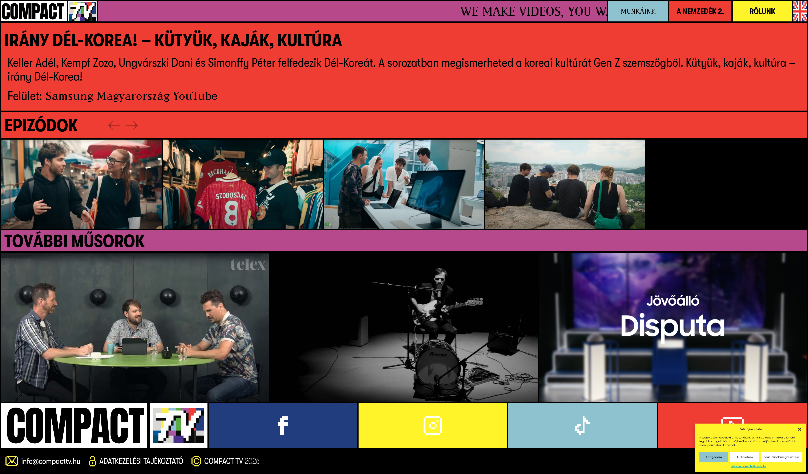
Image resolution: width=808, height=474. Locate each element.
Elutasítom (745, 457)
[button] (799, 429)
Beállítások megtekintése (781, 457)
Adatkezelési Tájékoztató (748, 466)
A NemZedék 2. (700, 11)
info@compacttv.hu (50, 461)
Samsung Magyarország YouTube (132, 96)
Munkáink (638, 11)
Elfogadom (714, 457)
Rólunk (762, 11)
